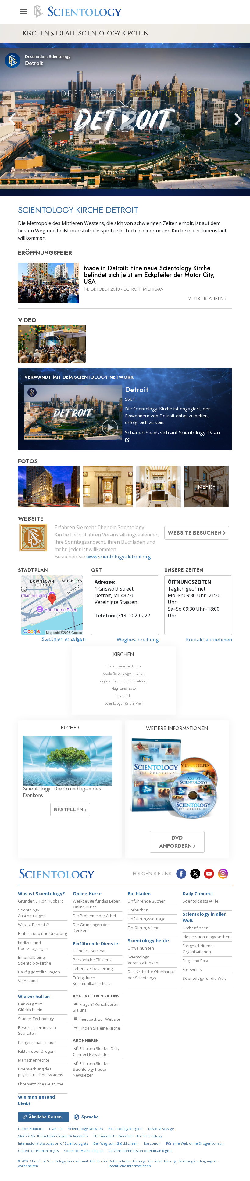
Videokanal (28, 980)
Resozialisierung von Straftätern (37, 1030)
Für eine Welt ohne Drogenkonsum (195, 1143)
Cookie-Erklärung (162, 1161)
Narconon (152, 1143)
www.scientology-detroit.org (118, 556)
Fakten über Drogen (36, 1051)
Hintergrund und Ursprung (42, 933)
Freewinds (123, 696)
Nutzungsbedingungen (197, 1161)
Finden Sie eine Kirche (123, 666)
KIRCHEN (123, 654)
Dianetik (55, 1128)
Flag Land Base (123, 688)
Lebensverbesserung (92, 968)
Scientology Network (85, 1128)
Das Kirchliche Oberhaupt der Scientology (151, 974)
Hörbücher (138, 910)
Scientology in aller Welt (204, 917)
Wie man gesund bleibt (36, 1100)
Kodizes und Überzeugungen (33, 945)
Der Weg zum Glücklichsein (30, 1006)
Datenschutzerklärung (127, 1161)
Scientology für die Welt (124, 703)
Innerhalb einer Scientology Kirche (34, 960)
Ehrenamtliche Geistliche (40, 1084)
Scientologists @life (201, 901)
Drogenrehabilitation (37, 1042)
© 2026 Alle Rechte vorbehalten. (63, 1163)
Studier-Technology (36, 1018)
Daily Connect (198, 893)
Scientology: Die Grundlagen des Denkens (62, 792)
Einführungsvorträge (147, 918)
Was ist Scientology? (41, 893)
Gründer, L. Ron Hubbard (41, 901)
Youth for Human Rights (84, 1150)
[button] (23, 119)
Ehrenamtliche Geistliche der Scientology (127, 1136)
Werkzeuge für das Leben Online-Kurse (97, 904)
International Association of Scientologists (53, 1143)
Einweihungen (141, 948)
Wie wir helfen (34, 996)
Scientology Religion (126, 1128)
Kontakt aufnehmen (209, 639)
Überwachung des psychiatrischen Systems (40, 1071)
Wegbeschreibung (138, 639)
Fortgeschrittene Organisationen (123, 681)
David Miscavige (161, 1128)
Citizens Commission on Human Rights (140, 1150)
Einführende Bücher (146, 901)
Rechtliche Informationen (130, 1166)
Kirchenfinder (195, 928)
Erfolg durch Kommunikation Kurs (91, 980)
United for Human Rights (38, 1150)
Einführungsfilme (143, 927)
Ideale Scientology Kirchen (123, 673)
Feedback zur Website (99, 1019)
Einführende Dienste (95, 944)
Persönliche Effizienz (92, 959)
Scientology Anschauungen (32, 912)
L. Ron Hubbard (31, 1128)
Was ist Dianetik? (33, 924)
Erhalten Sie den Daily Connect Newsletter (96, 1051)
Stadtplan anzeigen (63, 638)
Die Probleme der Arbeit (95, 915)
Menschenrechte (33, 1060)
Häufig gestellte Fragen (39, 972)
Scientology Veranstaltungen (143, 959)
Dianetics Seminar (89, 951)
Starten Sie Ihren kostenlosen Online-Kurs (53, 1136)
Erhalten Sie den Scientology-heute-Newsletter (91, 1069)
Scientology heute (148, 940)
